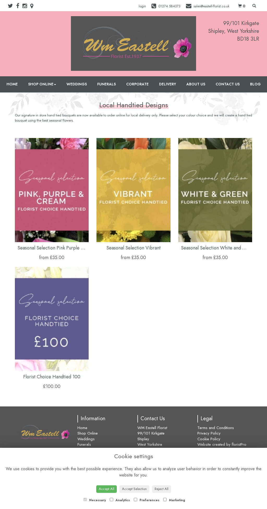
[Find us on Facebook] (19, 6)
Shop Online (40, 84)
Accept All (106, 488)
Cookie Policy (208, 439)
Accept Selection (134, 488)
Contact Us (228, 84)
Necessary (97, 500)
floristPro (239, 444)
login (142, 6)
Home (12, 84)
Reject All (161, 488)
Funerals (106, 84)
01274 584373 (242, 47)
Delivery (167, 84)
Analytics (122, 500)
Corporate (137, 84)
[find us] (33, 6)
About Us (195, 84)
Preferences (148, 500)
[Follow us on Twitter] (12, 6)
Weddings (76, 84)
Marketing (176, 500)
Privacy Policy (209, 433)
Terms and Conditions (215, 428)
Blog (255, 84)
